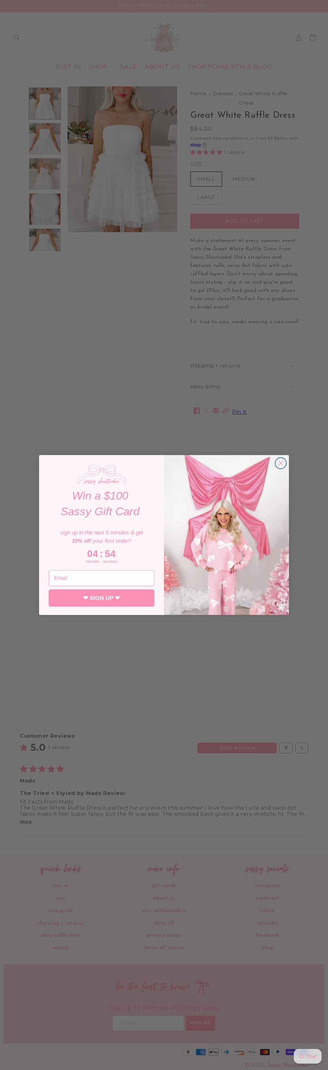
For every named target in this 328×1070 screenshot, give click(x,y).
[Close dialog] (280, 463)
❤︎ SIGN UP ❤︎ (101, 598)
